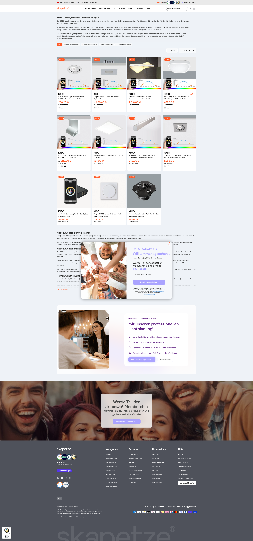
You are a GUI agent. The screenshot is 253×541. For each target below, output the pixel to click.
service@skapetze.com (159, 291)
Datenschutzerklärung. (149, 294)
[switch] (7, 536)
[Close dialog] (169, 244)
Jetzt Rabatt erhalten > (149, 282)
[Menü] (10, 528)
